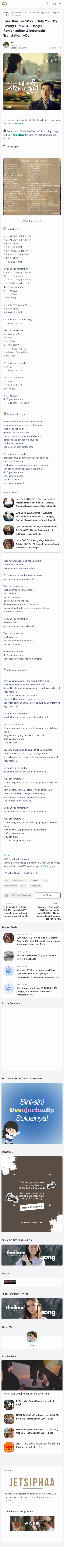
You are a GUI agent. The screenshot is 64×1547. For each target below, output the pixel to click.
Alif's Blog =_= (48, 866)
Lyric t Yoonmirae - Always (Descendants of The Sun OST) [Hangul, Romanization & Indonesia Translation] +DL (36, 530)
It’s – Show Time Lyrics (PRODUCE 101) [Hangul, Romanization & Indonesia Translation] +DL (37, 991)
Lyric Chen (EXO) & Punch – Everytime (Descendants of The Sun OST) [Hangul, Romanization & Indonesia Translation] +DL (36, 516)
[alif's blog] (4, 4)
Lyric (45, 880)
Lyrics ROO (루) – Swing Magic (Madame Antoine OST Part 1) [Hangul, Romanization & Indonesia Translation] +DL (37, 544)
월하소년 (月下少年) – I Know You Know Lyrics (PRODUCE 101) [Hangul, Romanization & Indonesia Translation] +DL (38, 973)
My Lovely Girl (11, 886)
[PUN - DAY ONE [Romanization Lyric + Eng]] (32, 1390)
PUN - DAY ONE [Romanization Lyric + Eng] (27, 1393)
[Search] (54, 4)
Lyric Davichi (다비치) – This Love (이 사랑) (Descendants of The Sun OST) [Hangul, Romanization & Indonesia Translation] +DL (36, 503)
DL (7, 880)
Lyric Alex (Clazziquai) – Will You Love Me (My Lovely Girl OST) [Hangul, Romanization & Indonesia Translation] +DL (48, 913)
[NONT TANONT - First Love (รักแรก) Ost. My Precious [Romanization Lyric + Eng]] (9, 1423)
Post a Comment (23, 895)
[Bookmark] (6, 896)
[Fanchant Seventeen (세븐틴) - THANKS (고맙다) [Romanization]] (8, 960)
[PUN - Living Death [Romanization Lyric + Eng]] (9, 1409)
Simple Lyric (36, 886)
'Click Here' (17, 123)
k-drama (35, 880)
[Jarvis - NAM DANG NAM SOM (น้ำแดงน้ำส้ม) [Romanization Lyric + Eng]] (9, 1452)
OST (24, 886)
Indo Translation (20, 880)
